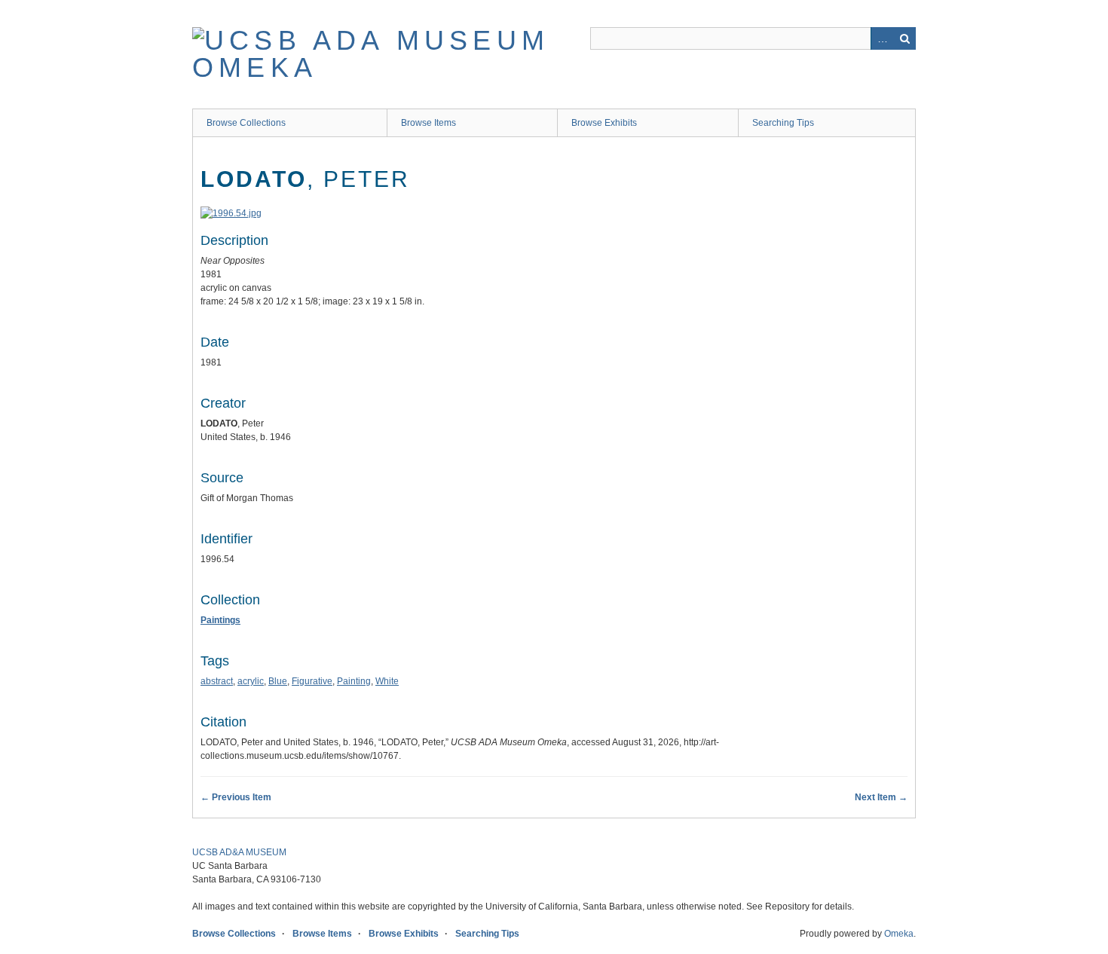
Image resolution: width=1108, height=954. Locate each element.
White (387, 681)
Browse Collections (246, 123)
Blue (277, 681)
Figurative (312, 681)
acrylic (250, 681)
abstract (216, 681)
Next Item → (881, 797)
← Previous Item (235, 797)
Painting (354, 681)
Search (904, 38)
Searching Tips (783, 123)
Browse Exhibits (604, 123)
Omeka (899, 933)
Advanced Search (882, 38)
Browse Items (428, 123)
